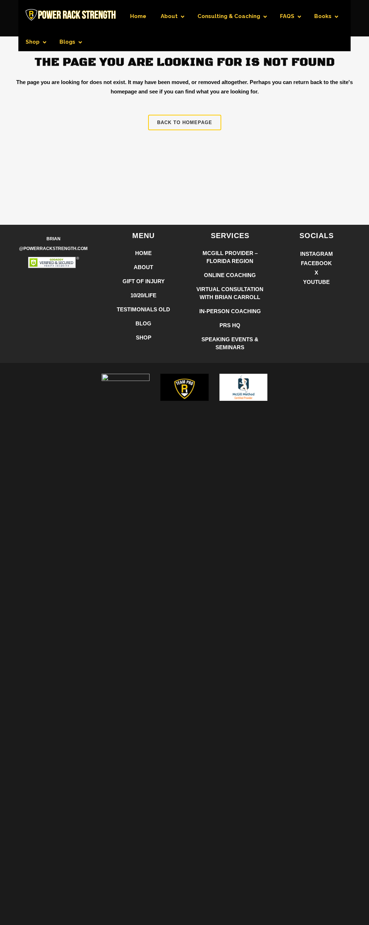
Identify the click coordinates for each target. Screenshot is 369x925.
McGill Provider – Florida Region (230, 257)
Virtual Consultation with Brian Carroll (229, 293)
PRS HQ (229, 325)
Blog (143, 323)
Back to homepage (184, 122)
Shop (143, 337)
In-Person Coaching (230, 311)
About (143, 267)
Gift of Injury (144, 281)
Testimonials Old (143, 309)
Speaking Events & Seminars (229, 343)
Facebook (316, 263)
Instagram (316, 254)
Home (143, 253)
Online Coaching (230, 275)
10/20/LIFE (143, 295)
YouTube (316, 282)
